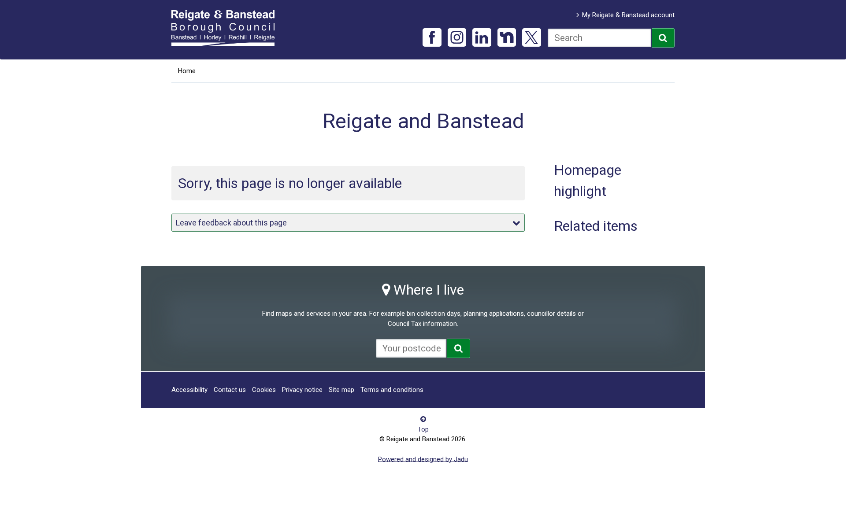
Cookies (264, 390)
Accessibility (189, 390)
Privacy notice (302, 390)
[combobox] (599, 38)
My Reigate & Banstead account (628, 15)
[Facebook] (432, 37)
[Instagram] (457, 37)
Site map (341, 390)
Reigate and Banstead (227, 28)
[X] (531, 37)
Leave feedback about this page (231, 222)
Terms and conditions (391, 390)
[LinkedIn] (481, 37)
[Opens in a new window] (458, 348)
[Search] (663, 38)
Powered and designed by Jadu (423, 459)
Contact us (230, 390)
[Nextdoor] (506, 37)
